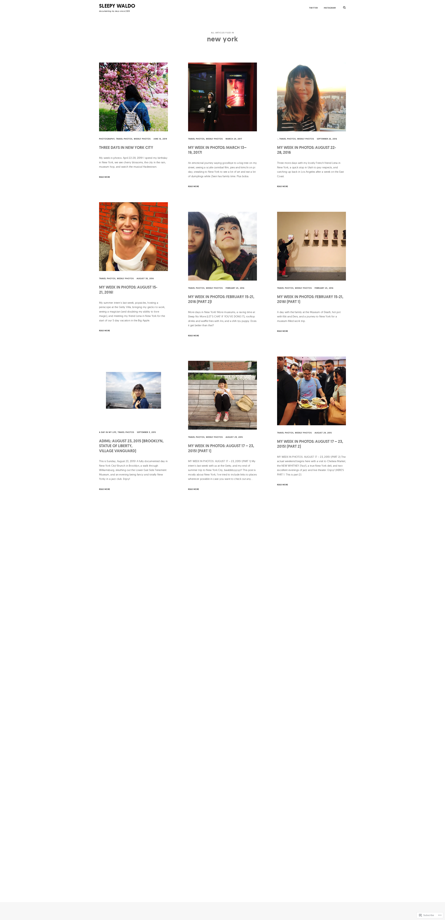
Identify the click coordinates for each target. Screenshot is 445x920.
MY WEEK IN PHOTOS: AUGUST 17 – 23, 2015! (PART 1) (221, 448)
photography (107, 139)
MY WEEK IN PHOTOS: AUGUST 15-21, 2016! (128, 290)
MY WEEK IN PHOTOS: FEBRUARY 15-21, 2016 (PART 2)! (221, 299)
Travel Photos (124, 139)
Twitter (313, 8)
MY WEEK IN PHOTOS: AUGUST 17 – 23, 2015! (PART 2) (310, 444)
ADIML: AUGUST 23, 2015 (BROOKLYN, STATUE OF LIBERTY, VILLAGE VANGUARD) (131, 445)
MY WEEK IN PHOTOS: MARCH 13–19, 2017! (217, 150)
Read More (104, 177)
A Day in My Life (107, 432)
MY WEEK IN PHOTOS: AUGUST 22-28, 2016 (306, 150)
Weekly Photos (142, 139)
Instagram (330, 8)
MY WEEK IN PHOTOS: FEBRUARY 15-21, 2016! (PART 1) (310, 299)
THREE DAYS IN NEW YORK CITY (126, 147)
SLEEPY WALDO (117, 5)
